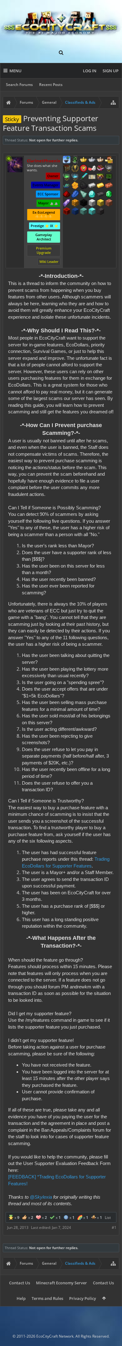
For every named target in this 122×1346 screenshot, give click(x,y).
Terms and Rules (47, 1298)
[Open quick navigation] (113, 102)
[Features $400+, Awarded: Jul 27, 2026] (92, 194)
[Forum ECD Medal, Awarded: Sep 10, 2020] (92, 177)
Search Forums (19, 84)
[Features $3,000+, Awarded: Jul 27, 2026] (66, 211)
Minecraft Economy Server (61, 1283)
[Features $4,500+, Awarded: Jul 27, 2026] (92, 211)
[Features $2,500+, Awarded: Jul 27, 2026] (109, 203)
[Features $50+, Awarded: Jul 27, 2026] (83, 186)
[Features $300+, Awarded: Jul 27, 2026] (83, 194)
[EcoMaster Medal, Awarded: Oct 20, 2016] (92, 160)
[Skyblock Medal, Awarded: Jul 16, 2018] (66, 160)
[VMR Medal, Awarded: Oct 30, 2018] (75, 160)
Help (21, 1298)
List (108, 1217)
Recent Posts (51, 84)
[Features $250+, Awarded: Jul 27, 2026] (75, 194)
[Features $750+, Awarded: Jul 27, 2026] (66, 203)
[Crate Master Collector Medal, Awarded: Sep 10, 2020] (83, 177)
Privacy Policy (82, 1298)
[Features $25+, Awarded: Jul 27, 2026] (75, 186)
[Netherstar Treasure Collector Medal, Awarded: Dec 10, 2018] (109, 168)
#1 (114, 1227)
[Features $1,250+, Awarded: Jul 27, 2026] (83, 203)
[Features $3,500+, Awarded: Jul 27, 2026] (75, 211)
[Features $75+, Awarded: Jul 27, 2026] (92, 186)
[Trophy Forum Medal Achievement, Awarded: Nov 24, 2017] (83, 168)
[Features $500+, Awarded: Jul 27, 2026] (100, 194)
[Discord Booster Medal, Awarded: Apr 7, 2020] (66, 186)
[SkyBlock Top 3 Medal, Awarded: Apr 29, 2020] (100, 177)
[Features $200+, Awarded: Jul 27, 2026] (66, 194)
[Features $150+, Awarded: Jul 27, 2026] (109, 186)
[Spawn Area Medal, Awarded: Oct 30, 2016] (109, 160)
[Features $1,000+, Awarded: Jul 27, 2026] (75, 203)
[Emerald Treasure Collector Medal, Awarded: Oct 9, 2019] (66, 177)
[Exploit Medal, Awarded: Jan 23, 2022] (109, 177)
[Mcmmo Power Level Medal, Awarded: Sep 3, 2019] (92, 168)
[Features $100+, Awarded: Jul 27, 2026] (100, 186)
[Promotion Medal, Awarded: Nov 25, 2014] (66, 168)
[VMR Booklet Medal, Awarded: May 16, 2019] (100, 168)
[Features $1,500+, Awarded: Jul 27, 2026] (92, 203)
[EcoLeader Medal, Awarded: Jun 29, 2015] (100, 160)
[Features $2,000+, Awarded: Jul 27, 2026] (100, 203)
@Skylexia (41, 1197)
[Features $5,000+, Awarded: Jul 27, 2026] (100, 211)
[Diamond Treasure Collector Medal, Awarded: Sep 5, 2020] (75, 177)
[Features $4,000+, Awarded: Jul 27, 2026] (83, 211)
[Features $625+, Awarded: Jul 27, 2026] (109, 194)
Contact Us (19, 1283)
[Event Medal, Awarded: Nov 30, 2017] (75, 168)
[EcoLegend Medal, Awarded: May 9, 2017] (83, 160)
